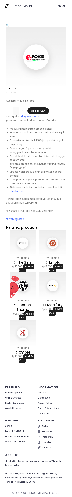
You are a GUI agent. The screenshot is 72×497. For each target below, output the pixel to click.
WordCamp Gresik (15, 441)
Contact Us (44, 397)
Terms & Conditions (48, 408)
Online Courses (13, 397)
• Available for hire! (14, 408)
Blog (23, 116)
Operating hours (14, 392)
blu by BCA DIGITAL (15, 431)
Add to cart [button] (26, 268)
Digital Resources (14, 402)
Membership (17, 191)
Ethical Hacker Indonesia (18, 436)
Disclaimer (43, 413)
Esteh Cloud (22, 6)
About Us (42, 392)
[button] (7, 25)
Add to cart (38, 111)
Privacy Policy (45, 402)
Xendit (8, 425)
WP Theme (33, 116)
